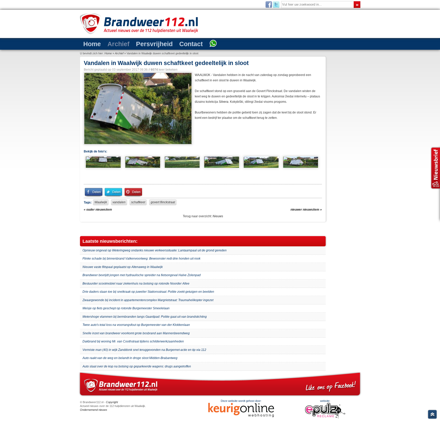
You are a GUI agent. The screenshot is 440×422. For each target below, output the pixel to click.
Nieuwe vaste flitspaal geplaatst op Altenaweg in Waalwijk (122, 267)
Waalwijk (100, 202)
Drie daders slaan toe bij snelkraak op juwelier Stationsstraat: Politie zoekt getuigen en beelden (148, 291)
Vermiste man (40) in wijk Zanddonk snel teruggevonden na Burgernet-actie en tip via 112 (144, 350)
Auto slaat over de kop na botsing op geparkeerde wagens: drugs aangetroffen (136, 366)
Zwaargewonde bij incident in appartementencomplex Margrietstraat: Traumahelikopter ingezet (147, 300)
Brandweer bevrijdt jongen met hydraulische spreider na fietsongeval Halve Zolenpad (141, 275)
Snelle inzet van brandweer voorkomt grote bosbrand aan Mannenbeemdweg (136, 333)
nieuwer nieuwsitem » (306, 209)
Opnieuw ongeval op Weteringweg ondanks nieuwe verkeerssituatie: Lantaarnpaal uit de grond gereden (154, 250)
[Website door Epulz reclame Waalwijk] (325, 417)
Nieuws (218, 216)
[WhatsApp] (213, 44)
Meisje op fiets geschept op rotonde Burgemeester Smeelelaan (126, 308)
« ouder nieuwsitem (98, 209)
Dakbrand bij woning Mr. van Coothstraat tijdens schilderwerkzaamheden (133, 341)
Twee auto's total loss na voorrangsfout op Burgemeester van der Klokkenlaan (136, 325)
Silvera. (224, 102)
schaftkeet (138, 202)
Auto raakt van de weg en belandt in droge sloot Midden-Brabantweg (129, 358)
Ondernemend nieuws (93, 409)
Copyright (112, 402)
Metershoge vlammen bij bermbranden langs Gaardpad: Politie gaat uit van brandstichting (144, 316)
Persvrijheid (154, 43)
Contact (191, 43)
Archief (118, 43)
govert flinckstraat (163, 202)
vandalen (119, 202)
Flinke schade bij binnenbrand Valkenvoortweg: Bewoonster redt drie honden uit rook (141, 258)
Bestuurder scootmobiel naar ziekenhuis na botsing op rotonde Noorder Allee (135, 283)
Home (92, 43)
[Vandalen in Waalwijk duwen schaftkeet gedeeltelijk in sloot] (137, 108)
